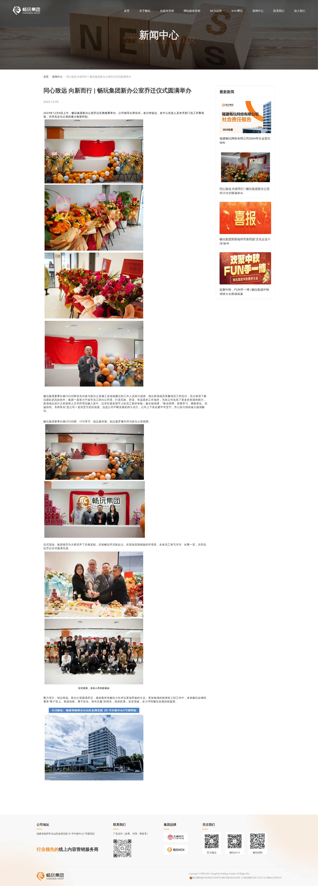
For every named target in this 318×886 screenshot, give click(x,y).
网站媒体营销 (192, 10)
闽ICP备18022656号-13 (232, 877)
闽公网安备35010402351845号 (206, 877)
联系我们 (278, 10)
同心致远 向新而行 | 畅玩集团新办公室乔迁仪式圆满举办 (98, 76)
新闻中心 (258, 10)
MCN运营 (216, 10)
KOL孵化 (237, 10)
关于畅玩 (144, 10)
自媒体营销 (167, 10)
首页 (127, 10)
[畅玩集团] (26, 11)
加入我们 (299, 10)
